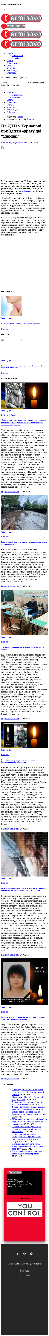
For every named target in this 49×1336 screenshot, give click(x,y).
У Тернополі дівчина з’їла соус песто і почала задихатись (20, 323)
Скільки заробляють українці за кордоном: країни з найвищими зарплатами (26, 1129)
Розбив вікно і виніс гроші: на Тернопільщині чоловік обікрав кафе (29, 1113)
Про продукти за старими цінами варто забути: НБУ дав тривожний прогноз (28, 1092)
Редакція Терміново (18, 143)
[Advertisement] (24, 263)
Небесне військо (8, 415)
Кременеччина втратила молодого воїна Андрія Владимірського (28, 1152)
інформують (28, 191)
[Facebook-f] (17, 1253)
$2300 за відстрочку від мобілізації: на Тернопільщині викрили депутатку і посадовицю (29, 1121)
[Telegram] (31, 1253)
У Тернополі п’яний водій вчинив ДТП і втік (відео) (28, 1103)
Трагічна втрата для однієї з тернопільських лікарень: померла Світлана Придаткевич (23, 1018)
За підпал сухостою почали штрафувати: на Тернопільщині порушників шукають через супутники (26, 1138)
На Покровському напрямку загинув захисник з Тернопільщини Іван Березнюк (20, 761)
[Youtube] (24, 1253)
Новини (5, 143)
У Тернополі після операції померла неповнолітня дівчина (28, 1108)
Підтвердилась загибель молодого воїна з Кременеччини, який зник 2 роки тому (28, 1146)
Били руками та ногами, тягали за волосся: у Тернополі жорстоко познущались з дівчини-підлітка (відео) (23, 889)
